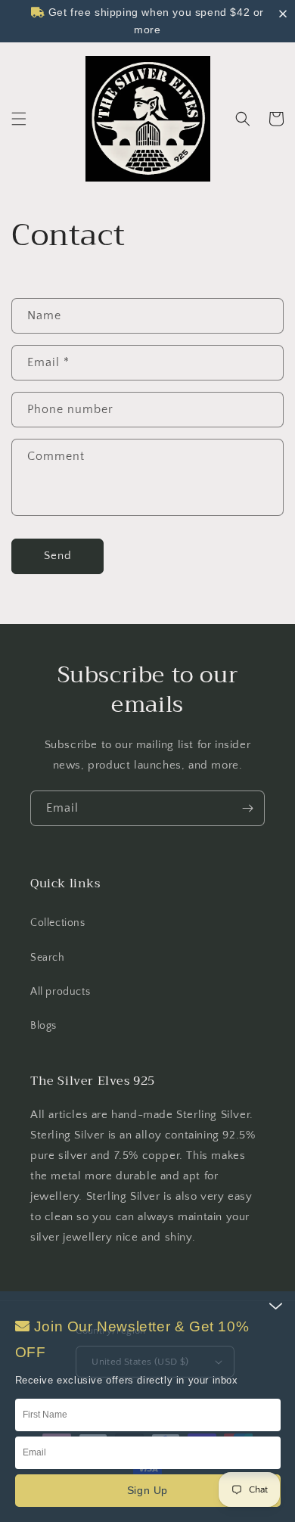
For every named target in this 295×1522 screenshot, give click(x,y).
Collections (57, 923)
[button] (19, 118)
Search (47, 958)
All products (60, 992)
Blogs (43, 1026)
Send (58, 555)
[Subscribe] (247, 808)
